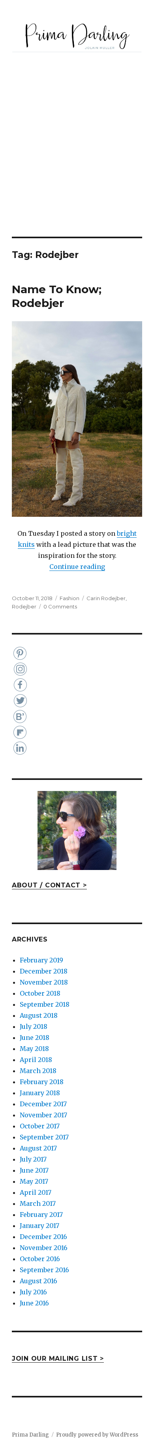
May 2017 (34, 1181)
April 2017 (35, 1192)
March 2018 (38, 1071)
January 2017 (39, 1226)
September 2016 (44, 1270)
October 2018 (40, 993)
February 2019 (41, 960)
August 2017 (38, 1148)
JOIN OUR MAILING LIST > (58, 1358)
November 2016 (44, 1248)
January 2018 (40, 1093)
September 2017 (44, 1137)
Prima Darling (30, 1434)
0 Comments (60, 606)
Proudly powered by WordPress (97, 1434)
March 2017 (38, 1203)
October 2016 (40, 1259)
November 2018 (44, 982)
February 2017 (41, 1214)
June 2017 (34, 1170)
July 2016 (33, 1292)
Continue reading (77, 567)
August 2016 (38, 1281)
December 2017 (43, 1104)
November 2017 (43, 1115)
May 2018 (34, 1049)
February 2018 (42, 1082)
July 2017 (33, 1159)
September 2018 (44, 1004)
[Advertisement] (77, 156)
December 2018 (44, 971)
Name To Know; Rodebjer (56, 296)
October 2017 (40, 1126)
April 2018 (36, 1060)
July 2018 (33, 1026)
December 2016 (43, 1237)
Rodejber (24, 606)
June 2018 (34, 1037)
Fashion (69, 598)
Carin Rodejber (106, 598)
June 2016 (34, 1303)
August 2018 (39, 1015)
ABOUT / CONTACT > (49, 885)
